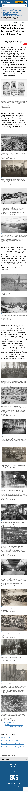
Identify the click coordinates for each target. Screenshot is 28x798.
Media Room (14, 767)
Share (15, 22)
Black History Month (6, 750)
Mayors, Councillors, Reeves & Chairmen (11, 741)
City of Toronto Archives (7, 738)
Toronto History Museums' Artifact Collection (12, 744)
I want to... (18, 2)
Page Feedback (6, 759)
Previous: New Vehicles (10, 723)
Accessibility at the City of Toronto (14, 787)
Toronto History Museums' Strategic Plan (12, 747)
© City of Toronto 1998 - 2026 (14, 783)
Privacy (14, 785)
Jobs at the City (14, 764)
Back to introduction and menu (14, 725)
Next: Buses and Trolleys (17, 727)
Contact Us (14, 769)
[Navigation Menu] (26, 2)
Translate (22, 22)
